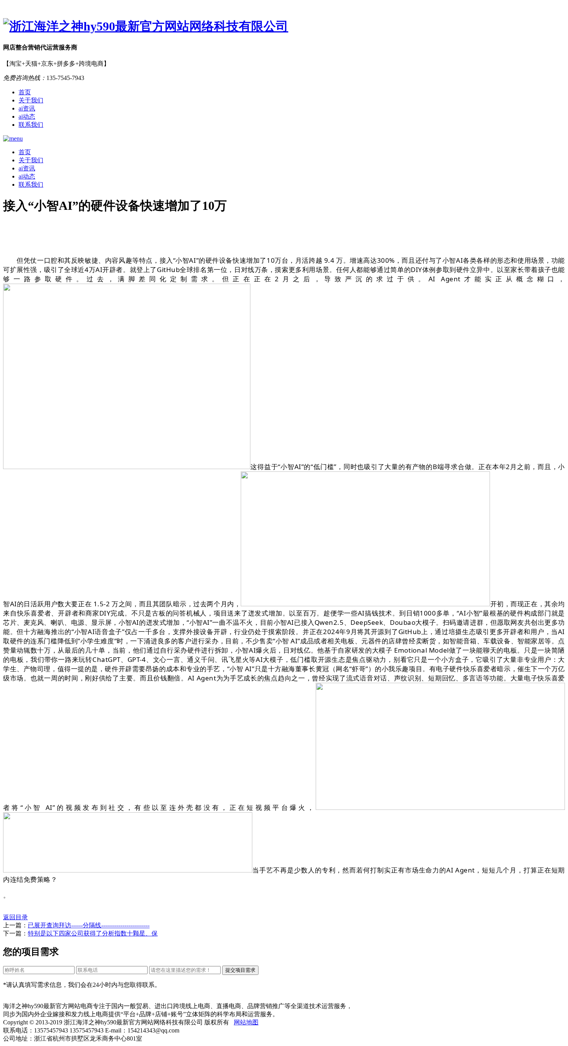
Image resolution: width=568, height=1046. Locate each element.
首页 (25, 92)
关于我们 (31, 100)
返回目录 (15, 917)
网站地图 (246, 1022)
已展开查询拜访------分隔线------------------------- (89, 925)
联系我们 (31, 124)
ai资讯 (27, 108)
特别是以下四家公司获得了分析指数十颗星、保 (93, 933)
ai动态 (27, 116)
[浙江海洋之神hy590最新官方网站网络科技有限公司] (284, 26)
